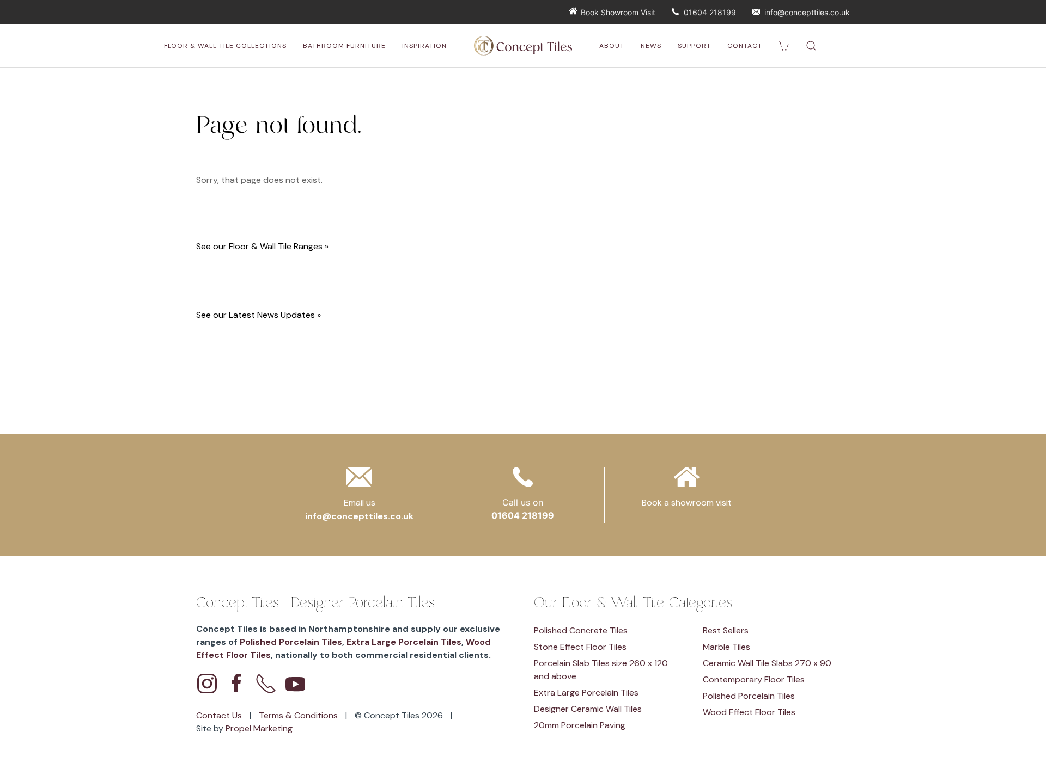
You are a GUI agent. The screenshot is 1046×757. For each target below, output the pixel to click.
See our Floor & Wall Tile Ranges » (262, 246)
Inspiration (424, 45)
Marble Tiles (726, 647)
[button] (811, 45)
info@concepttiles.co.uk (807, 12)
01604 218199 (710, 12)
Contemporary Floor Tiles (754, 679)
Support (694, 45)
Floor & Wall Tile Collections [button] (225, 45)
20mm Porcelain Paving (579, 725)
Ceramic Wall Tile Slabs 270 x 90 (767, 663)
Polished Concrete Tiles (581, 630)
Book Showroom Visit (618, 12)
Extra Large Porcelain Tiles (403, 642)
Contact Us (220, 715)
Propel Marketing (259, 728)
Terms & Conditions (299, 715)
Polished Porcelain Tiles (291, 642)
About (611, 45)
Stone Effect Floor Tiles (580, 647)
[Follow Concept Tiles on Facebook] (236, 683)
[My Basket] (784, 45)
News (651, 45)
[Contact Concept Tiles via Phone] (266, 683)
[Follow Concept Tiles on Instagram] (207, 683)
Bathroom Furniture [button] (344, 45)
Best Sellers (726, 630)
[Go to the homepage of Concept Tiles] (523, 45)
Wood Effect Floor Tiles (749, 712)
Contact (744, 45)
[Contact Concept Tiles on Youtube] (295, 683)
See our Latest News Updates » (258, 315)
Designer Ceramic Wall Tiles (588, 709)
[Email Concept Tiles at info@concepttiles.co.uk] (359, 480)
